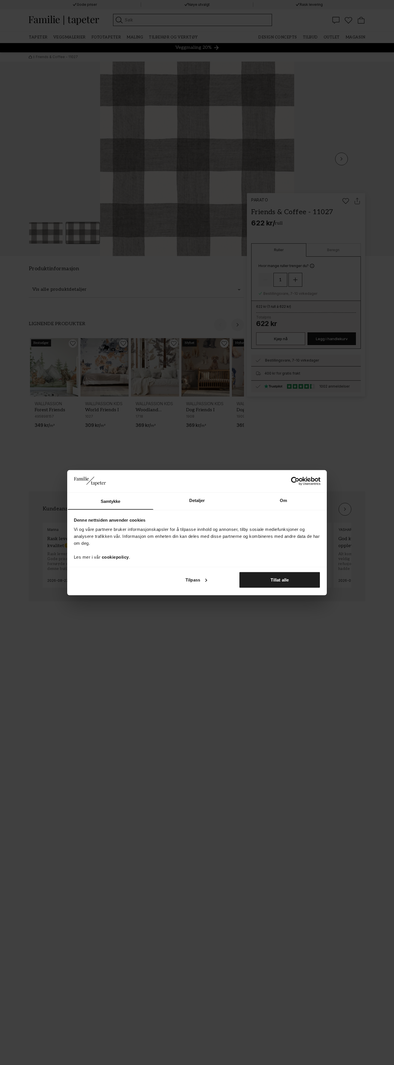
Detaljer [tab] (197, 500)
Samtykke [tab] (111, 501)
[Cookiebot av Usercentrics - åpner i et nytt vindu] (295, 481)
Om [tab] (283, 500)
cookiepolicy (115, 556)
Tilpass (192, 579)
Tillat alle (280, 579)
